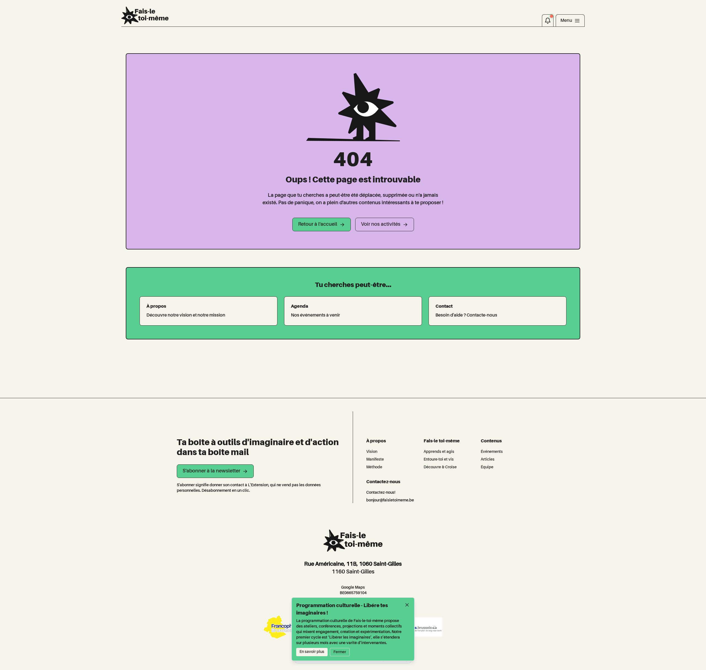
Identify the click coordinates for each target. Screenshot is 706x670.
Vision (371, 452)
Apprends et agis (439, 452)
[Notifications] (547, 20)
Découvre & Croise (440, 467)
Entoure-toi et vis (439, 459)
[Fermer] (407, 605)
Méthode (374, 467)
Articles (487, 459)
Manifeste (375, 459)
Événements (492, 452)
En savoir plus (311, 652)
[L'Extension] (145, 15)
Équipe (487, 467)
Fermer (339, 652)
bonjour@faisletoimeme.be (390, 500)
